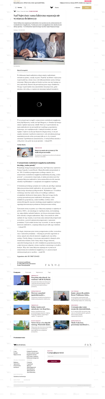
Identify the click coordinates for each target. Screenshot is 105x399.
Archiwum (16, 367)
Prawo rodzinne (33, 11)
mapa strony (17, 379)
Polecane (28, 272)
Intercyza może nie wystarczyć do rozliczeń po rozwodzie (46, 151)
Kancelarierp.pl (31, 369)
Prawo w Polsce (34, 275)
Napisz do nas (17, 354)
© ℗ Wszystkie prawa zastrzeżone (26, 263)
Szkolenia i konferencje (20, 376)
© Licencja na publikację (23, 262)
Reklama (16, 362)
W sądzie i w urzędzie (36, 320)
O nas (15, 351)
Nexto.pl (29, 365)
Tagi (49, 272)
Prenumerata (17, 365)
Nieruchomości (74, 305)
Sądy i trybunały (75, 291)
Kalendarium (27, 379)
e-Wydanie (77, 7)
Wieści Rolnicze (31, 370)
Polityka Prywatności (32, 351)
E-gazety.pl (30, 364)
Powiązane (17, 272)
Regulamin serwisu (32, 354)
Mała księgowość (31, 367)
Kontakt (16, 353)
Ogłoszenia (17, 364)
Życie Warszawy (31, 372)
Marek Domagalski (22, 70)
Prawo (57, 7)
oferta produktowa (19, 382)
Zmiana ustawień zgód (33, 353)
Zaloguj (87, 7)
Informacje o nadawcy (32, 356)
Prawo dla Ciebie (24, 11)
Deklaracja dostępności (33, 358)
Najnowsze (39, 272)
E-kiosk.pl (29, 362)
